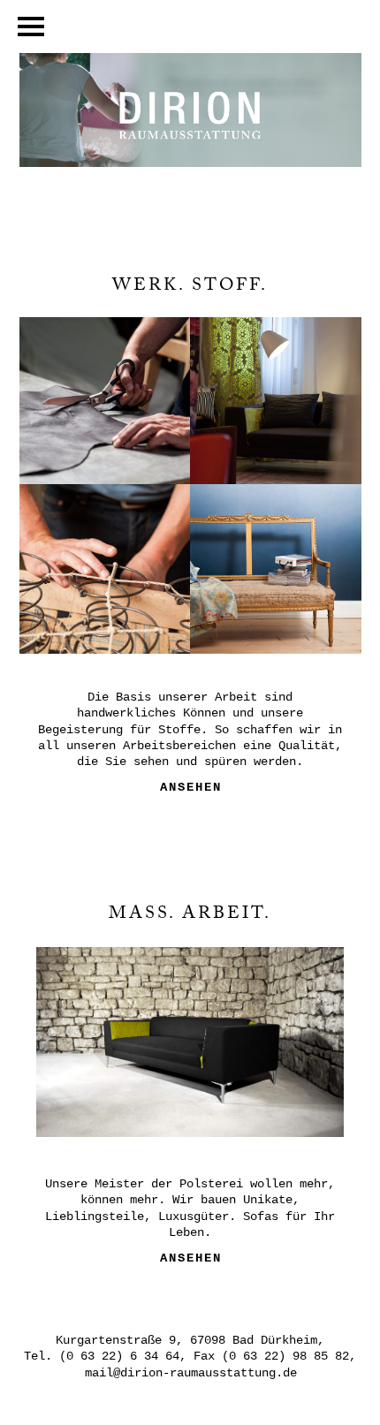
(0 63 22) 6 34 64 (119, 1356)
